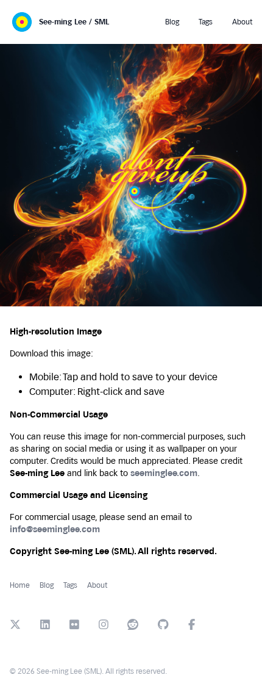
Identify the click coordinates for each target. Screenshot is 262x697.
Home (20, 585)
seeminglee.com (163, 473)
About (97, 585)
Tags (70, 585)
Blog (47, 585)
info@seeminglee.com (55, 529)
